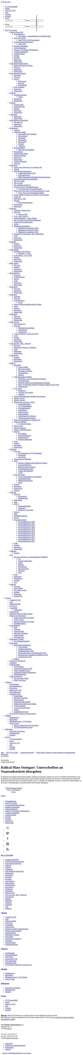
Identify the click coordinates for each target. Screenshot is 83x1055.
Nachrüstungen (19, 637)
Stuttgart (12, 363)
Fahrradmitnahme (24, 408)
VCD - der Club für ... (21, 216)
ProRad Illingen (19, 277)
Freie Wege (13, 688)
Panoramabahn (23, 414)
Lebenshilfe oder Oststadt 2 (27, 134)
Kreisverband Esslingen (18, 73)
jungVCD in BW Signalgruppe (28, 40)
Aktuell (16, 169)
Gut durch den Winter (21, 678)
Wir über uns (18, 122)
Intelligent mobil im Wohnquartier (21, 614)
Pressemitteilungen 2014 (26, 535)
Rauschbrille (22, 85)
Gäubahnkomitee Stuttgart (23, 377)
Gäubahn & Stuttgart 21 (18, 661)
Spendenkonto (23, 373)
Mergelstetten (22, 136)
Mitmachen (9, 729)
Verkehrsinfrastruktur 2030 (23, 669)
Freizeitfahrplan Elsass (26, 469)
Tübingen (13, 492)
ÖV (19, 559)
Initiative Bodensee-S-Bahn (23, 65)
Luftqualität (18, 610)
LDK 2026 (22, 44)
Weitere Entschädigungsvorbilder (25, 704)
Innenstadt (21, 138)
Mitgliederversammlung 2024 (28, 230)
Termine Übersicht (20, 161)
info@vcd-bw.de (12, 1038)
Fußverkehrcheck (24, 175)
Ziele (15, 627)
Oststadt (21, 144)
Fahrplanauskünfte (24, 479)
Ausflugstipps (14, 684)
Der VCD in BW (11, 30)
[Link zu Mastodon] (7, 835)
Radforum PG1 (23, 437)
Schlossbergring (19, 107)
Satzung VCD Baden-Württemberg (26, 50)
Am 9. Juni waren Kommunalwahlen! (31, 193)
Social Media (18, 588)
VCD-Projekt (22, 647)
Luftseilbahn (22, 410)
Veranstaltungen (19, 34)
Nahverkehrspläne (24, 404)
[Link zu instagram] (7, 846)
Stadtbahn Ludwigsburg (22, 251)
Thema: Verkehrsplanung (22, 430)
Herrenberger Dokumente (22, 171)
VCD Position (19, 667)
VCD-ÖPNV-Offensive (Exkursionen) (23, 714)
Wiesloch (13, 584)
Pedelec (16, 659)
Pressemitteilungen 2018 (26, 531)
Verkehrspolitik (15, 665)
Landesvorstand (19, 54)
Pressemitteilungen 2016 (26, 533)
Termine (8, 14)
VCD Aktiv (18, 389)
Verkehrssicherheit (16, 676)
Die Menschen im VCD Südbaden (30, 453)
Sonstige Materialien (25, 439)
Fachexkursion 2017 (25, 657)
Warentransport (23, 569)
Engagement (22, 496)
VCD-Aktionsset (19, 706)
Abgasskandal (18, 635)
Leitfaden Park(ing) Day (22, 210)
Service (16, 79)
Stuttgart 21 (22, 390)
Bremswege (22, 81)
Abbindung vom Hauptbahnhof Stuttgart (32, 379)
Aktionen (17, 296)
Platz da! (21, 83)
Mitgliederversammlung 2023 (28, 232)
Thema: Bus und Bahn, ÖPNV (24, 402)
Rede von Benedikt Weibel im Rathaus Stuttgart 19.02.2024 (38, 385)
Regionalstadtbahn (24, 506)
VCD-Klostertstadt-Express (23, 727)
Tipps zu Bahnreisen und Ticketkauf (26, 725)
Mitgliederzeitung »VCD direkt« (21, 721)
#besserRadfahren (16, 686)
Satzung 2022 (23, 214)
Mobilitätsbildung (20, 623)
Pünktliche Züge (15, 694)
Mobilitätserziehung (20, 516)
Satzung (21, 375)
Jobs (6, 12)
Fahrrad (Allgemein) (25, 561)
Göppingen (13, 114)
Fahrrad (16, 512)
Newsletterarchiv (19, 324)
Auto (15, 502)
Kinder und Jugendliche (18, 616)
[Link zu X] (7, 830)
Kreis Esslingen (19, 87)
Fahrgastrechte (19, 700)
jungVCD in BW (20, 38)
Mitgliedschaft (23, 498)
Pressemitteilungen (24, 436)
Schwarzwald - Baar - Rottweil (20, 343)
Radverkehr (14, 643)
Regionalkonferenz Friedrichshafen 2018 (32, 653)
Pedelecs (21, 565)
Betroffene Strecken (20, 698)
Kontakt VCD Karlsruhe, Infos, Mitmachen (29, 234)
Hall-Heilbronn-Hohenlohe (19, 120)
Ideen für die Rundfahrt (26, 150)
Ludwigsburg (14, 250)
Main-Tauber (14, 263)
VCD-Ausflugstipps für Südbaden (30, 477)
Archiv (16, 224)
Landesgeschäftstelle (21, 52)
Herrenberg (13, 165)
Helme (20, 97)
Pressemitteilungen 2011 (26, 541)
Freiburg (12, 103)
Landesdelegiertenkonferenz (23, 42)
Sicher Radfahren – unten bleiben (25, 218)
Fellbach (12, 93)
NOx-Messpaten (15, 692)
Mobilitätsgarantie (20, 674)
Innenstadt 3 (22, 142)
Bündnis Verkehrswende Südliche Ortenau (32, 463)
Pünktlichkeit (18, 696)
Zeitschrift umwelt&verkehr (23, 222)
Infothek (8, 715)
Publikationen (23, 387)
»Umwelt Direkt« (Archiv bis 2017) (26, 334)
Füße (15, 514)
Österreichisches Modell (22, 702)
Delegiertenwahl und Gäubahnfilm (26, 179)
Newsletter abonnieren (17, 731)
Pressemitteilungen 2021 (26, 526)
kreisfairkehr (22, 434)
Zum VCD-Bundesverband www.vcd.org (16, 1053)
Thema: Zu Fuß (19, 398)
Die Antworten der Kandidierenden (30, 189)
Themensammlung (20, 95)
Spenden (17, 58)
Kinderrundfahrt (19, 148)
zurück (3, 796)
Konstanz (13, 242)
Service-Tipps (14, 723)
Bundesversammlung (21, 46)
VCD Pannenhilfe (11, 7)
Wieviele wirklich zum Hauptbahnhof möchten (34, 383)
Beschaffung (22, 567)
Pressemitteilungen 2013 (26, 537)
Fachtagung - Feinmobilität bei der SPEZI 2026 (34, 36)
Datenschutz (18, 62)
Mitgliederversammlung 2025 (28, 228)
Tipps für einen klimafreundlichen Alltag (27, 304)
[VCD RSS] (7, 851)
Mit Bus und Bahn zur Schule (24, 622)
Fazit (20, 573)
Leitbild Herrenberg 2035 (27, 173)
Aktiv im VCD (10, 10)
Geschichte (22, 457)
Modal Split (18, 500)
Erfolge (16, 710)
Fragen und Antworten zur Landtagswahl (28, 167)
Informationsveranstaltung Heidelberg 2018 (33, 655)
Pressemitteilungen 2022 (26, 524)
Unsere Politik (23, 367)
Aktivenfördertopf (20, 48)
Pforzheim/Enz (15, 273)
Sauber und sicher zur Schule (24, 618)
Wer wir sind (18, 183)
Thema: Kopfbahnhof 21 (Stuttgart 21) (27, 420)
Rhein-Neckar (14, 322)
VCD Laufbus (19, 620)
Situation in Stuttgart (21, 633)
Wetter (20, 563)
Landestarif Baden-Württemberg (25, 672)
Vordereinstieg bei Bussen (27, 416)
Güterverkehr (14, 612)
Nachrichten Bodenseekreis (19, 64)
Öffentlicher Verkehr (17, 639)
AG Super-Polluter (24, 424)
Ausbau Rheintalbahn (25, 471)
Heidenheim (14, 128)
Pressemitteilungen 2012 (26, 539)
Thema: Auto (18, 426)
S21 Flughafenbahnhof (22, 641)
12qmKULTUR (15, 600)
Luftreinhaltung (19, 300)
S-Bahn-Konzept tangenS (27, 418)
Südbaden (13, 449)
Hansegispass (18, 152)
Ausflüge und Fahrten (25, 392)
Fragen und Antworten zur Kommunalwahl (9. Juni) (31, 191)
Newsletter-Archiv (20, 590)
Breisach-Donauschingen (26, 467)
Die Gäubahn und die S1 (22, 185)
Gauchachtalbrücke (24, 465)
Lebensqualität (19, 631)
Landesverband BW (16, 32)
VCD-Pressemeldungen (22, 708)
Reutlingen (13, 295)
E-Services (13, 606)
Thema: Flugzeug (20, 428)
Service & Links (19, 475)
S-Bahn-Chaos (23, 412)
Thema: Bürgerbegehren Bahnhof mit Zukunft (29, 396)
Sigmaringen (14, 355)
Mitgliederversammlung (22, 226)
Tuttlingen (13, 551)
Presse (7, 8)
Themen (16, 201)
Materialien (13, 719)
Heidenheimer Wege (21, 154)
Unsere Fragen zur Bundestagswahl (26, 187)
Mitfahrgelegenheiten (25, 481)
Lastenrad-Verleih (20, 132)
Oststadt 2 (21, 146)
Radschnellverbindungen (22, 645)
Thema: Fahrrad (19, 400)
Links (16, 236)
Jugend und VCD (16, 690)
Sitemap (8, 1049)
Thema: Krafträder (20, 422)
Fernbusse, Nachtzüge (25, 510)
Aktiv (16, 461)
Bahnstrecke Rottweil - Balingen (25, 347)
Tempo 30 (17, 197)
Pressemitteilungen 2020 (26, 528)
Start (2, 752)
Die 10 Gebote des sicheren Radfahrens (27, 220)
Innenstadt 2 (22, 140)
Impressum (17, 60)
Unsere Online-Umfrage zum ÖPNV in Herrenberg (31, 195)
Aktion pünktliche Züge (22, 670)
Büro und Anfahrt (24, 369)
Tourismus (13, 663)
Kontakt (8, 16)
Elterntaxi (21, 571)
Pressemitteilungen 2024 (26, 522)
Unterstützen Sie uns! (21, 712)
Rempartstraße (19, 105)
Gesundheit (13, 608)
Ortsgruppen (22, 332)
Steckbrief (17, 75)
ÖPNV (16, 504)
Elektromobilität (15, 604)
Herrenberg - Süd (20, 199)
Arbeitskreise (22, 330)
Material (16, 432)
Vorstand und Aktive (25, 371)
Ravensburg (14, 287)
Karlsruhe (13, 208)
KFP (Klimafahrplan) (25, 203)
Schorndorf (13, 314)
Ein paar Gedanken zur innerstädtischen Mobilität (31, 557)
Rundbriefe (22, 455)
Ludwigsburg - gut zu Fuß (23, 255)
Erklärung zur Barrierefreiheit (15, 1045)
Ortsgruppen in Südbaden (22, 459)
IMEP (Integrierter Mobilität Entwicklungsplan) (34, 177)
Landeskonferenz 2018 (26, 651)
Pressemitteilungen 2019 (26, 529)
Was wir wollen (19, 181)
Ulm (11, 555)
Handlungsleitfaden (24, 649)
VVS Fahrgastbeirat (25, 406)
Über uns (17, 67)
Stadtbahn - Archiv (24, 253)
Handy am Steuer (20, 680)
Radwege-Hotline (20, 156)
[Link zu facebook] (7, 840)
